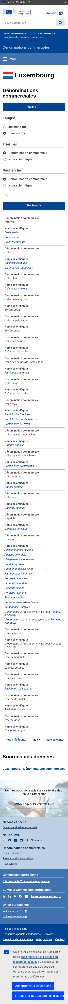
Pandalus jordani (14, 564)
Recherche (60, 22)
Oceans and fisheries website (20, 827)
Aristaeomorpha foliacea (18, 549)
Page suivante (54, 739)
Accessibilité (10, 863)
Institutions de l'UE (13, 911)
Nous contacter (11, 853)
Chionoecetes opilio (16, 351)
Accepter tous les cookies (33, 986)
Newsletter (37, 840)
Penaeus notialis (14, 588)
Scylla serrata (12, 309)
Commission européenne (14, 33)
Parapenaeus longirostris (19, 573)
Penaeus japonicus (15, 578)
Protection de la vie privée (18, 858)
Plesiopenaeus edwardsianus (21, 602)
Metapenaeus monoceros (19, 559)
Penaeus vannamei (15, 592)
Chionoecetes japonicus (18, 267)
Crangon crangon (14, 730)
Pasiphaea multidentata (18, 688)
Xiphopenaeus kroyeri (17, 607)
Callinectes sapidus (16, 262)
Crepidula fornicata (15, 528)
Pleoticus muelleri (14, 597)
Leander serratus (14, 667)
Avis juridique (44, 939)
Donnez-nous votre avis (34, 804)
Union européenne (14, 916)
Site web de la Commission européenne (26, 881)
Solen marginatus (14, 242)
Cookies (48, 934)
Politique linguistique (15, 928)
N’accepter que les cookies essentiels (39, 995)
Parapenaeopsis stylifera (19, 568)
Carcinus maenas (14, 507)
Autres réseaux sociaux (44, 896)
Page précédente (15, 739)
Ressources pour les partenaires (22, 934)
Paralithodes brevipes (17, 414)
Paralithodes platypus (17, 424)
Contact (59, 939)
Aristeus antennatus (16, 554)
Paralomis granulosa (16, 372)
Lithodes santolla (14, 445)
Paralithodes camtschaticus (20, 419)
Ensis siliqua (11, 237)
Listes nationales (45, 33)
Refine (32, 106)
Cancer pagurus (13, 487)
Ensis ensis (11, 232)
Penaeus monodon (15, 583)
